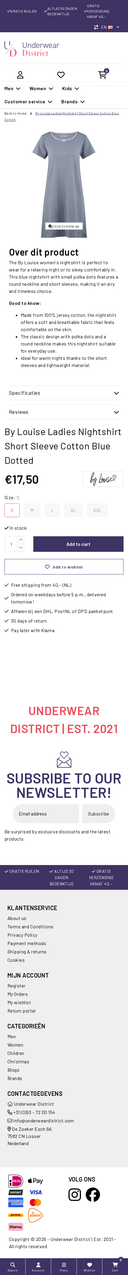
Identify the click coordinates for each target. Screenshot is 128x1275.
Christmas (18, 1061)
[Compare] (97, 27)
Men (11, 1036)
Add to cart (78, 544)
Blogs (13, 1070)
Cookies (16, 960)
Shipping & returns (27, 951)
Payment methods (26, 943)
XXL (97, 510)
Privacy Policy (22, 935)
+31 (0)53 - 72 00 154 (33, 1112)
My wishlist (19, 1002)
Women (15, 1044)
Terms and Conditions (30, 926)
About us (16, 918)
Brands (14, 1078)
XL (73, 510)
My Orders (17, 994)
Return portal (21, 1010)
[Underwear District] (32, 48)
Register (16, 985)
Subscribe (98, 813)
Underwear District (33, 1104)
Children (15, 1053)
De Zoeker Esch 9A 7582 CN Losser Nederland (29, 1136)
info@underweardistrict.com (43, 1120)
